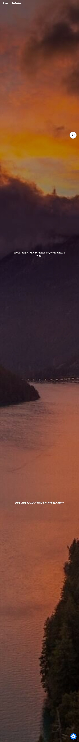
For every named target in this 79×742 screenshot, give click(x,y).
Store (5, 3)
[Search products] (73, 135)
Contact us (16, 3)
